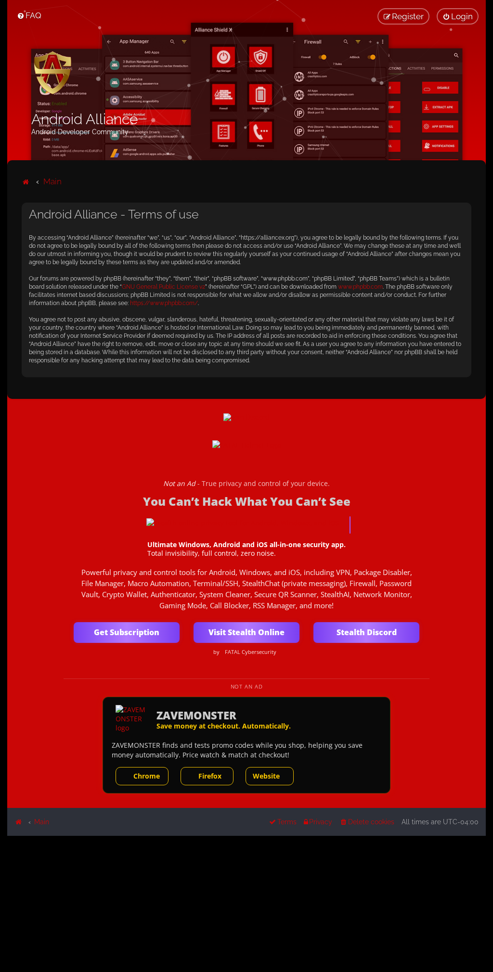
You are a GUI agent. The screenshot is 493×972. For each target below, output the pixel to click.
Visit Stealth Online (246, 632)
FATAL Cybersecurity (250, 652)
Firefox (209, 775)
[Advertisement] (246, 903)
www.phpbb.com (360, 286)
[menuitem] (29, 15)
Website (266, 775)
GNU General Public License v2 (163, 286)
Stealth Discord (367, 632)
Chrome (146, 775)
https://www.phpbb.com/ (164, 303)
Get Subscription (126, 632)
